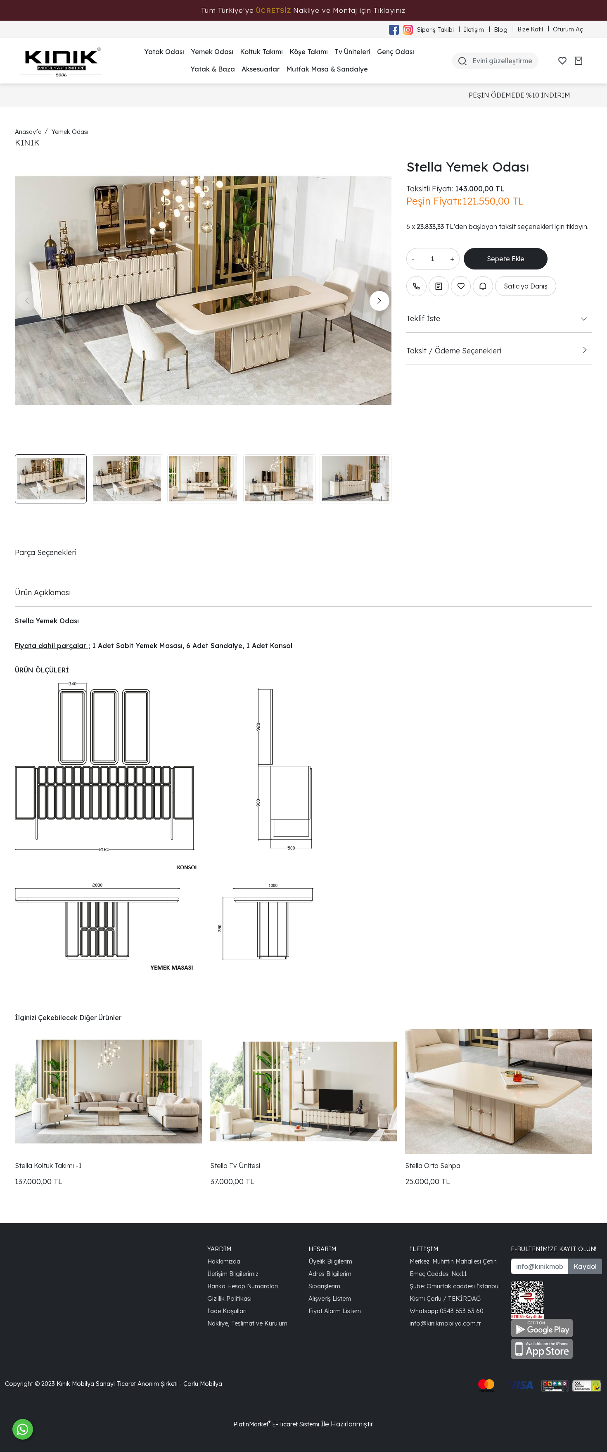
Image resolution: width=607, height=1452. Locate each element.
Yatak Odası (164, 52)
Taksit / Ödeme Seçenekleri (453, 350)
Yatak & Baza (212, 69)
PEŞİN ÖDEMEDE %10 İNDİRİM (312, 95)
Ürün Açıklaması (43, 592)
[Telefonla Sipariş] (416, 286)
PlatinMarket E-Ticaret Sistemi (276, 1424)
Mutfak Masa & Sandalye (327, 69)
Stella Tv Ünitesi (235, 1165)
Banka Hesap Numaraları (242, 1286)
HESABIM (322, 1249)
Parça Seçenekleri (45, 552)
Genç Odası (395, 52)
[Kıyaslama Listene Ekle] (439, 286)
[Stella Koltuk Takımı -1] (108, 1091)
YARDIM (219, 1249)
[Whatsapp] (22, 1429)
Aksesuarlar (261, 69)
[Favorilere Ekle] (461, 286)
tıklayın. (577, 226)
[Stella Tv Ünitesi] (303, 1091)
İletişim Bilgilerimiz (232, 1274)
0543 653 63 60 (462, 1311)
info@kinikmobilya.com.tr (445, 1323)
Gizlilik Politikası (229, 1298)
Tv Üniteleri (352, 52)
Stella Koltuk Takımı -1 (48, 1165)
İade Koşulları (227, 1311)
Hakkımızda (223, 1261)
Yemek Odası (212, 52)
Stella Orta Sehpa (432, 1165)
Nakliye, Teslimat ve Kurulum (247, 1323)
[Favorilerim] (562, 61)
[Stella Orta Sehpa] (498, 1091)
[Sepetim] (578, 60)
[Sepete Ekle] (506, 258)
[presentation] (27, 301)
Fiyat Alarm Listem (334, 1311)
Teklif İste (423, 318)
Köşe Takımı (308, 52)
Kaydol (585, 1266)
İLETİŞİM (424, 1249)
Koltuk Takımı (261, 52)
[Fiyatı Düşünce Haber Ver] (483, 286)
